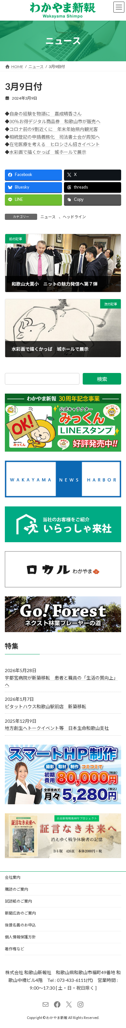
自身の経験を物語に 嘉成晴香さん (45, 113)
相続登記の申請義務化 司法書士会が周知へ (54, 137)
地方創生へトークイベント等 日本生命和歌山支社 (57, 728)
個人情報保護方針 (20, 937)
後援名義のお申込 (20, 925)
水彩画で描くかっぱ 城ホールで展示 (47, 152)
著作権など (14, 948)
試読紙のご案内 (18, 901)
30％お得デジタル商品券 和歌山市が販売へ (54, 121)
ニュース (48, 216)
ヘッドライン (74, 216)
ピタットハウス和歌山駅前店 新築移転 (45, 706)
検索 (102, 379)
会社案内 (12, 877)
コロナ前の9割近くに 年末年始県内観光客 (53, 129)
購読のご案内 (16, 889)
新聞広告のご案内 (20, 913)
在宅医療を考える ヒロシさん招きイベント (54, 144)
